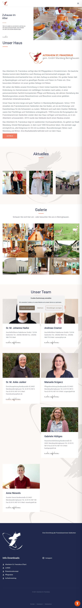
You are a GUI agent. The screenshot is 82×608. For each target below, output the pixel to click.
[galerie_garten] (66, 248)
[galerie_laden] (15, 232)
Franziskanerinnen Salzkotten (66, 533)
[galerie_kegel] (41, 232)
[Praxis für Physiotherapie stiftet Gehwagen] (14, 182)
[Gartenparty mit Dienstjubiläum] (41, 182)
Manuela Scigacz (53, 382)
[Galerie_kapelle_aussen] (15, 266)
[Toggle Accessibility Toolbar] (77, 603)
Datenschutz (48, 604)
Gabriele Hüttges (53, 436)
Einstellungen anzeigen (54, 308)
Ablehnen (40, 308)
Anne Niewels (13, 493)
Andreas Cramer (53, 328)
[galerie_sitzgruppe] (15, 248)
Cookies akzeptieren (27, 308)
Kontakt (32, 604)
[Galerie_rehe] (66, 232)
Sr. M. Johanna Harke (17, 328)
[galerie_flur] (41, 266)
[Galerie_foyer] (66, 266)
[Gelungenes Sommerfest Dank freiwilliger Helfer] (67, 182)
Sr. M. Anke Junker (16, 382)
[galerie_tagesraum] (41, 248)
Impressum (40, 604)
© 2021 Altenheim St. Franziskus (41, 592)
